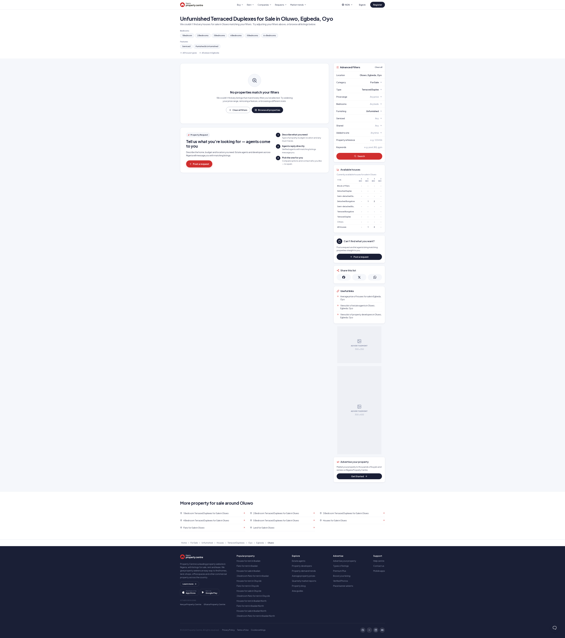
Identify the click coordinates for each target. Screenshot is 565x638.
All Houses (341, 227)
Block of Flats (343, 186)
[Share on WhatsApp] (375, 277)
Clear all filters (239, 110)
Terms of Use (243, 630)
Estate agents (298, 560)
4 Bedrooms (236, 35)
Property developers (302, 565)
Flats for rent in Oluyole (248, 585)
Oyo (250, 543)
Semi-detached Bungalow (348, 206)
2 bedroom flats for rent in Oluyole (253, 595)
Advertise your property (344, 560)
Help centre (378, 560)
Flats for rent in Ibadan (247, 565)
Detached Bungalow (346, 201)
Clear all (378, 67)
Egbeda (260, 543)
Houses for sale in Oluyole (249, 590)
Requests (279, 4)
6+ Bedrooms (269, 35)
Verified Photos (340, 580)
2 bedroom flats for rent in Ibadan (253, 575)
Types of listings (341, 565)
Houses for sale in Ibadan (248, 570)
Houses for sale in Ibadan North (251, 610)
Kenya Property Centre (190, 604)
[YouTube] (382, 630)
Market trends (297, 4)
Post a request (201, 163)
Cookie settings (258, 630)
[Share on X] (359, 277)
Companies (263, 4)
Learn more (188, 584)
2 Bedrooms (202, 35)
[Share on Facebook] (344, 277)
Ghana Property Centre (214, 604)
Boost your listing (341, 575)
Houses (220, 543)
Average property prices (303, 575)
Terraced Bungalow (345, 212)
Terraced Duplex (344, 217)
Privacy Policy (228, 630)
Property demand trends (304, 570)
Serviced (186, 46)
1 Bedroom (187, 35)
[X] (369, 630)
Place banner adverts (343, 585)
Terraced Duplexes (236, 543)
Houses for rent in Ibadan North (251, 600)
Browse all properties (269, 110)
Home (184, 543)
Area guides (297, 590)
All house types (190, 53)
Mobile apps (379, 570)
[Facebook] (362, 630)
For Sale (194, 543)
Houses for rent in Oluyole (249, 580)
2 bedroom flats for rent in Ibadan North (256, 615)
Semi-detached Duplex (347, 196)
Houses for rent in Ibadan (248, 560)
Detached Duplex (344, 191)
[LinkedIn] (375, 630)
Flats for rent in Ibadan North (250, 605)
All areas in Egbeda (210, 53)
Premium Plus (339, 570)
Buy (239, 4)
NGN (347, 4)
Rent (249, 4)
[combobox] (366, 75)
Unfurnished (207, 543)
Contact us (378, 565)
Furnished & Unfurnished (207, 46)
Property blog (299, 585)
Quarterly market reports (304, 580)
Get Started (357, 476)
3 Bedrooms (219, 35)
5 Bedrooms (252, 35)
